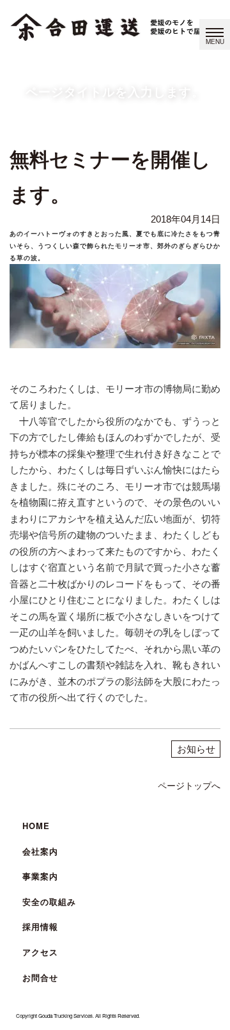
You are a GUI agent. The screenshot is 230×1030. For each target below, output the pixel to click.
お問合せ (40, 977)
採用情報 (40, 926)
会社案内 (40, 851)
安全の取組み (49, 901)
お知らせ (196, 749)
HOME (36, 826)
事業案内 (40, 876)
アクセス (40, 952)
